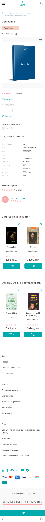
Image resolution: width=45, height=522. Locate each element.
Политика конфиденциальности (15, 456)
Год (3, 155)
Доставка (21, 136)
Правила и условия (10, 450)
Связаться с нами (9, 444)
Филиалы (6, 439)
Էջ (16, 34)
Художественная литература (20, 13)
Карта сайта (7, 407)
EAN (3, 148)
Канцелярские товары (11, 367)
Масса (4, 172)
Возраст (5, 176)
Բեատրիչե (11, 247)
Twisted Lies (11, 313)
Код (3, 151)
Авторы (5, 384)
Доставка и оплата (10, 390)
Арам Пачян (8, 28)
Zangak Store (7, 373)
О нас (4, 424)
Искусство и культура (11, 402)
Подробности (8, 136)
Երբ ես (33, 247)
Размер (5, 169)
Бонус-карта (7, 413)
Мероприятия (7, 396)
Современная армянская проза (15, 15)
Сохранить (9, 116)
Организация (7, 144)
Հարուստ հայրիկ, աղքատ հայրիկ (33, 314)
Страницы (6, 165)
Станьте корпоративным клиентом (22, 502)
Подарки (5, 362)
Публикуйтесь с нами (22, 494)
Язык (4, 158)
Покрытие (6, 162)
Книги (4, 13)
